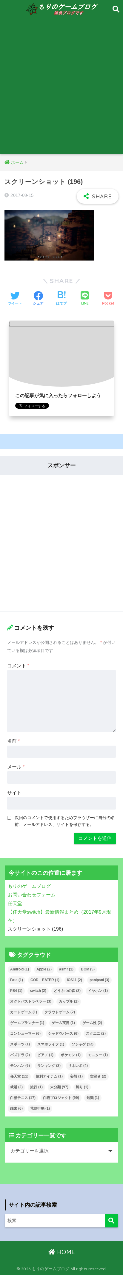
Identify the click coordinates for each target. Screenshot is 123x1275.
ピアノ (45, 1055)
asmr (66, 969)
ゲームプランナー (27, 1023)
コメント (18, 665)
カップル (69, 1001)
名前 (13, 741)
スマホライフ (50, 1044)
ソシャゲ (82, 1044)
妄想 (76, 1076)
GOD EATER (44, 980)
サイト (14, 792)
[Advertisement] (61, 90)
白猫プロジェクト (61, 1098)
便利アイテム (49, 1076)
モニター (98, 1055)
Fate (16, 980)
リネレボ (78, 1066)
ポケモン (71, 1055)
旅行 (36, 1087)
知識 (93, 1098)
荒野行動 (40, 1108)
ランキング (49, 1066)
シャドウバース (63, 1033)
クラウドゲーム (59, 1012)
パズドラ (20, 1055)
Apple (44, 969)
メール (15, 766)
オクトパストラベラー (30, 1001)
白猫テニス (23, 1098)
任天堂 (19, 1076)
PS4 (16, 991)
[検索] (111, 1220)
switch (38, 991)
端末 (16, 1108)
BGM (88, 969)
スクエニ (96, 1033)
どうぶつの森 (67, 991)
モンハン (20, 1066)
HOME (65, 1252)
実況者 (98, 1076)
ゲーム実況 (63, 1023)
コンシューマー (25, 1033)
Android (19, 969)
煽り (82, 1087)
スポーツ (20, 1044)
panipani (99, 980)
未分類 (59, 1087)
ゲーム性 (92, 1023)
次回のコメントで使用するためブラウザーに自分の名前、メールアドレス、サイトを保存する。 (65, 821)
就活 (16, 1087)
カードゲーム (23, 1012)
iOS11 (74, 980)
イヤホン (98, 991)
